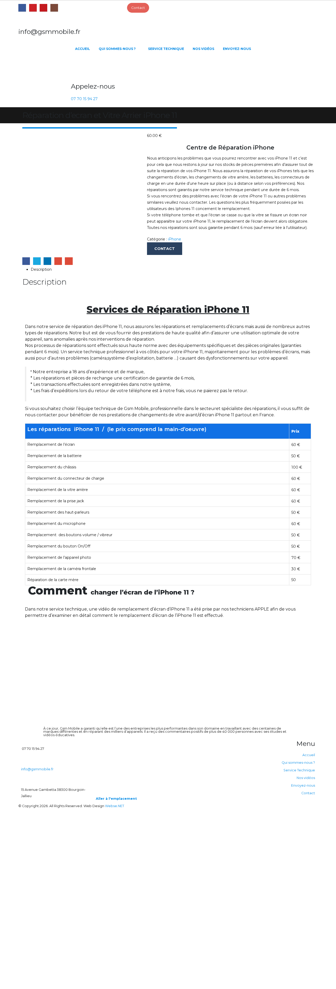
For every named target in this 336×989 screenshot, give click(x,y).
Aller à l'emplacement (116, 799)
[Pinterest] (33, 8)
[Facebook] (22, 8)
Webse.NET (114, 806)
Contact (308, 793)
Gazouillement (37, 261)
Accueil (82, 49)
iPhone (174, 239)
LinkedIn (47, 261)
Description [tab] (41, 269)
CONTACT (164, 248)
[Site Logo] (44, 67)
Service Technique (166, 49)
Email (68, 261)
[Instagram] (54, 8)
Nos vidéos (203, 49)
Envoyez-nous (237, 49)
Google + (58, 261)
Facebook (26, 261)
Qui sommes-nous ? (117, 49)
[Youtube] (43, 8)
